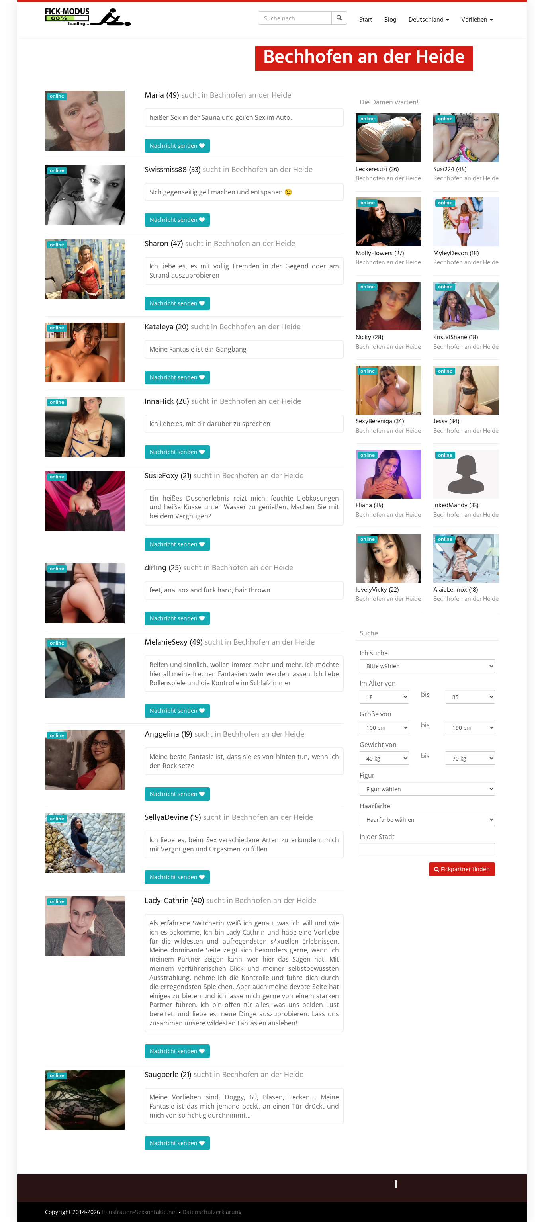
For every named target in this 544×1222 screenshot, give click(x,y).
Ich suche (374, 653)
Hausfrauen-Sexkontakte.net (139, 1212)
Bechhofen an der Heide (250, 95)
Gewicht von (378, 744)
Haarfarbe (375, 806)
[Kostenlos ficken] (88, 20)
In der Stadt (377, 836)
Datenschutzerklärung (212, 1212)
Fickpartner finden (464, 869)
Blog (390, 20)
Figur (367, 775)
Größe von (375, 714)
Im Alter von (378, 683)
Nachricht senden (174, 145)
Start (365, 20)
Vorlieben (475, 20)
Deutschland (427, 20)
